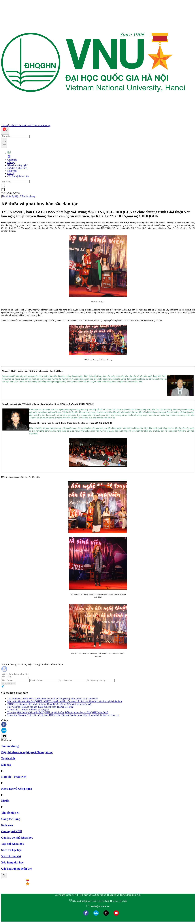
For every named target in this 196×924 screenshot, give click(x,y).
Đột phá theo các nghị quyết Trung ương (27, 752)
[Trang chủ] (93, 122)
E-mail (28, 125)
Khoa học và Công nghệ (16, 788)
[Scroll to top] (4, 875)
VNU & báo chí (11, 856)
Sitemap (46, 125)
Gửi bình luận (8, 683)
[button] (98, 725)
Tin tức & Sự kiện (10, 196)
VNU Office (19, 125)
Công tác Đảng (10, 819)
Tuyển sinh (8, 758)
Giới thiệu (12, 159)
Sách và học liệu (11, 850)
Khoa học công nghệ (17, 165)
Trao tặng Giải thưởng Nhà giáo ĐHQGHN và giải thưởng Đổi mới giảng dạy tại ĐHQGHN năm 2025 (57, 712)
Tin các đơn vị (10, 812)
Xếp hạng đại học (12, 862)
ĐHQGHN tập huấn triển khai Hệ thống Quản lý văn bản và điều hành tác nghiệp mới (49, 704)
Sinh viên (12, 170)
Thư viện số (7, 125)
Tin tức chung (28, 196)
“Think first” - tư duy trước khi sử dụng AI (28, 709)
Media (5, 800)
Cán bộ (10, 173)
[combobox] (5, 131)
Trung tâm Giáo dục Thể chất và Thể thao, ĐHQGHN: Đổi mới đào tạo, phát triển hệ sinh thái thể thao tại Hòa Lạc (63, 715)
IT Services (37, 125)
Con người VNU (11, 831)
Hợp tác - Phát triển (13, 776)
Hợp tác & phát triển (17, 168)
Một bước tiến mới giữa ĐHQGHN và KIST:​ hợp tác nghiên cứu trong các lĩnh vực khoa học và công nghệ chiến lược (64, 701)
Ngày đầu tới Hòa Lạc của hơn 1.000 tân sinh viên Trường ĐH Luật (40, 707)
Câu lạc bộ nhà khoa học (17, 837)
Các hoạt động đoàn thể (16, 868)
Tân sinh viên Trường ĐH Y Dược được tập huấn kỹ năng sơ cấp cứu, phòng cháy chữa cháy (52, 698)
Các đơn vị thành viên (18, 176)
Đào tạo (11, 162)
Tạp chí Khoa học (12, 843)
